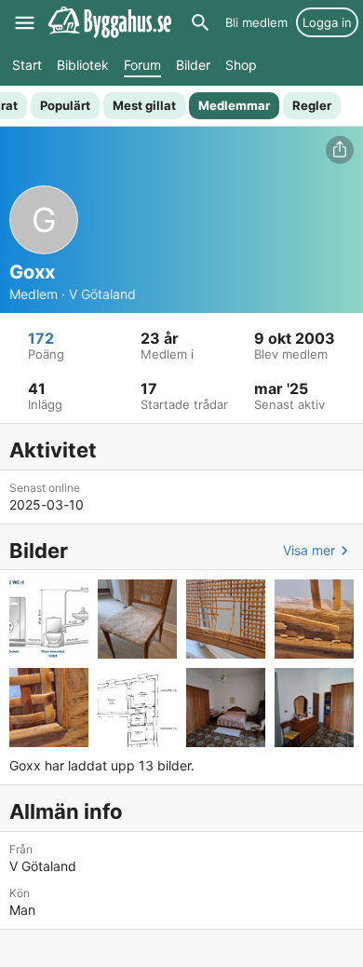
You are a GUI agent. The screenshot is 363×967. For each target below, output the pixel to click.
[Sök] (200, 22)
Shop (241, 65)
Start (27, 65)
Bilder (193, 65)
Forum (142, 65)
